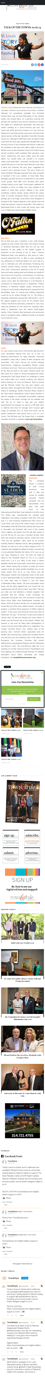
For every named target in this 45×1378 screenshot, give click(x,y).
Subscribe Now (34, 699)
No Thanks (22, 704)
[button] (22, 682)
